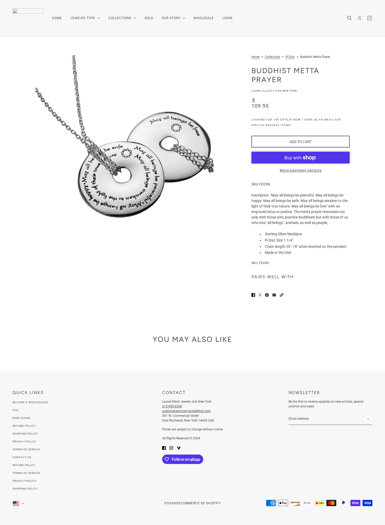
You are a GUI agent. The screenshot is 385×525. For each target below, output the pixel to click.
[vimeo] (179, 447)
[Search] (350, 18)
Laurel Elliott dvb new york (274, 90)
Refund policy (24, 465)
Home (255, 57)
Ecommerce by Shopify (200, 503)
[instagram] (171, 447)
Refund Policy (24, 425)
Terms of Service (26, 449)
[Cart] (369, 18)
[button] (281, 294)
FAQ (15, 410)
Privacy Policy (24, 441)
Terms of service (26, 473)
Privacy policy (24, 480)
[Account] (359, 18)
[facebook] (164, 447)
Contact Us (22, 457)
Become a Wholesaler (30, 402)
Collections (272, 57)
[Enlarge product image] (124, 144)
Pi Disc (290, 57)
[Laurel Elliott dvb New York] (28, 18)
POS (167, 503)
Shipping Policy (25, 433)
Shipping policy (25, 488)
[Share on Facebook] (253, 294)
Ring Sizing (21, 418)
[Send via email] (274, 294)
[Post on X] (260, 294)
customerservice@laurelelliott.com (186, 411)
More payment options (301, 170)
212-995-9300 (172, 406)
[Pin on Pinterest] (267, 294)
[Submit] (367, 418)
